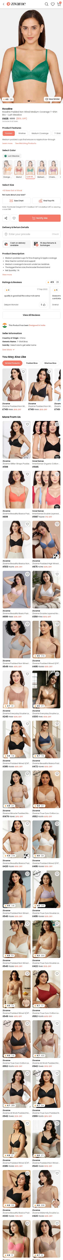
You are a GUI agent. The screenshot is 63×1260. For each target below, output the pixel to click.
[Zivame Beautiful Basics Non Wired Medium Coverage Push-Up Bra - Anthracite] (17, 539)
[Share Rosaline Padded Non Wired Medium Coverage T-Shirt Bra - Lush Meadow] (5, 218)
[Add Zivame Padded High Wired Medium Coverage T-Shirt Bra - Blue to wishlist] (57, 524)
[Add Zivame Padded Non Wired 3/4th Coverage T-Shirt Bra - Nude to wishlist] (27, 873)
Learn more (7, 143)
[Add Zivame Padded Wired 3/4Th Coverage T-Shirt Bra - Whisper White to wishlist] (57, 823)
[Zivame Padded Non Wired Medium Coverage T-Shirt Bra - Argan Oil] (14, 385)
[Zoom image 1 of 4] (31, 55)
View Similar (54, 99)
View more (7, 274)
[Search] (46, 4)
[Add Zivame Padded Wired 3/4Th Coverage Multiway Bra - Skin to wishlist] (27, 973)
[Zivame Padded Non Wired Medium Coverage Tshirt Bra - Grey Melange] (17, 639)
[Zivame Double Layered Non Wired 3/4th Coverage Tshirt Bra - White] (46, 590)
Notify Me (41, 218)
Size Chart (19, 200)
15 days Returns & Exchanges (48, 244)
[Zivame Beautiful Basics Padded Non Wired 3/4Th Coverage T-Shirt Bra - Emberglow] (17, 490)
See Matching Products (25, 143)
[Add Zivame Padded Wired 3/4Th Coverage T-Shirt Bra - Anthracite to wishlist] (27, 723)
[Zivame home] (16, 4)
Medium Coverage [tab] (40, 133)
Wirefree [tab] (21, 133)
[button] (3, 4)
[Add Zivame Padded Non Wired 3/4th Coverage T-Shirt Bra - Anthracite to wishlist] (57, 1123)
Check (55, 234)
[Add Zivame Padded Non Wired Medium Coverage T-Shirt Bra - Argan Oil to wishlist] (23, 371)
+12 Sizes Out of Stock (12, 190)
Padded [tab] (8, 133)
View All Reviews (31, 315)
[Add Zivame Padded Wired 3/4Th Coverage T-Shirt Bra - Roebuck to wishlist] (57, 1223)
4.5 (7, 99)
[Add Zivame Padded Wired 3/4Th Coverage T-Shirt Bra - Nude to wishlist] (57, 624)
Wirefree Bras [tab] (50, 363)
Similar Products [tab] (12, 363)
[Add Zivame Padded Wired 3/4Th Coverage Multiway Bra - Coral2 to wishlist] (27, 1223)
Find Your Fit (49, 200)
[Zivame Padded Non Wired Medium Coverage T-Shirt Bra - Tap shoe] (40, 385)
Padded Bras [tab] (32, 363)
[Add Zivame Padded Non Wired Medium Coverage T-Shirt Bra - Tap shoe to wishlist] (49, 371)
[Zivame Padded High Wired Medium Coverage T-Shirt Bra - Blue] (46, 539)
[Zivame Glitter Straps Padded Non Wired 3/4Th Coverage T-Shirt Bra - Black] (17, 440)
